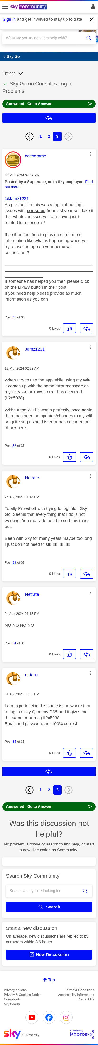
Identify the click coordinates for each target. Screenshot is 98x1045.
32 (14, 446)
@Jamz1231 (17, 198)
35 (14, 741)
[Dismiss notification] (92, 19)
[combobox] (44, 38)
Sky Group (12, 1004)
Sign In (92, 7)
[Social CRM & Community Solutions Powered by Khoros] (82, 1034)
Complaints (12, 999)
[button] (90, 154)
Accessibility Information (76, 994)
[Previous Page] (29, 136)
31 (14, 317)
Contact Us (86, 999)
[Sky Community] (29, 7)
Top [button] (51, 979)
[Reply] (86, 328)
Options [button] (8, 73)
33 (14, 562)
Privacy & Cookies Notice (22, 994)
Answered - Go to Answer (49, 103)
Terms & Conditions (79, 990)
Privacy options (15, 990)
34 (14, 643)
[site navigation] (5, 7)
